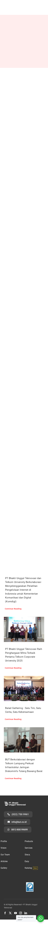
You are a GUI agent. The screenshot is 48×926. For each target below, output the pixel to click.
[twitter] (10, 913)
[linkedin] (25, 913)
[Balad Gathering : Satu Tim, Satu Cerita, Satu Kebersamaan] (24, 688)
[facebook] (5, 913)
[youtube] (15, 913)
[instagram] (20, 913)
